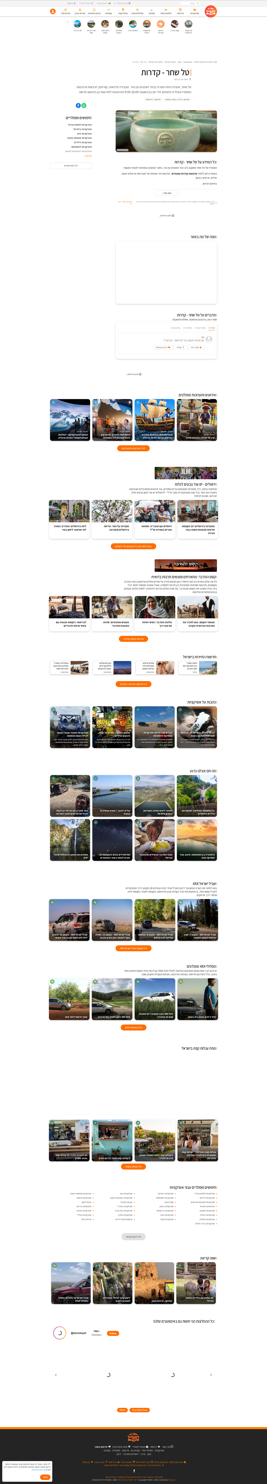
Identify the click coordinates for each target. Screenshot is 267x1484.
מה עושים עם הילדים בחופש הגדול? (200, 1299)
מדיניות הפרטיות (39, 1469)
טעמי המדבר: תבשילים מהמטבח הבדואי (156, 856)
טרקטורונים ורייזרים (124, 1219)
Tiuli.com (171, 1480)
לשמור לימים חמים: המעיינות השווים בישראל (157, 812)
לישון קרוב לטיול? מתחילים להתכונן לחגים (116, 1299)
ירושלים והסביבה (131, 1454)
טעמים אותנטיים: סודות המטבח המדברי (116, 624)
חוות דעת (200, 327)
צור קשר (166, 1446)
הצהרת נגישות (111, 1477)
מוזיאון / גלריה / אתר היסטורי (177, 99)
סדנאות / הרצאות (153, 99)
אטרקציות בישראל (82, 129)
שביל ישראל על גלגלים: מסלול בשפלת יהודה (73, 1299)
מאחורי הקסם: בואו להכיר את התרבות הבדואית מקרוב (199, 624)
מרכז (143, 1454)
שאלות (187, 327)
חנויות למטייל (139, 1446)
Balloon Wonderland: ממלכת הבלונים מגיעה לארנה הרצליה (157, 435)
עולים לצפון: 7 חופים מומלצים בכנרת (115, 812)
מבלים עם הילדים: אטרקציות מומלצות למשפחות (158, 734)
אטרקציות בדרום (84, 1206)
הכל (211, 327)
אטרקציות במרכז (125, 1206)
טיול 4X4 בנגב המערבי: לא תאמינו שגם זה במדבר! (156, 1015)
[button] (68, 22)
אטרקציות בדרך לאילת (205, 1223)
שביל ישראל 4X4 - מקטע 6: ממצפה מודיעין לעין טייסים (155, 936)
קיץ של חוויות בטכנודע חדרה (200, 436)
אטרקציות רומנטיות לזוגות (121, 1197)
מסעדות (116, 1450)
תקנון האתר (158, 1477)
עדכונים (175, 327)
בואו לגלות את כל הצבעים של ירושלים (133, 546)
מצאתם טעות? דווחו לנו (125, 203)
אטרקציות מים (84, 133)
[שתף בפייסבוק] (78, 105)
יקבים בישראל (126, 1202)
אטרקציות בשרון (125, 1215)
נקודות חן (135, 1450)
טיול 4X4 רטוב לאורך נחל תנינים (114, 1017)
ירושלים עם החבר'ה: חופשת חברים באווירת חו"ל (156, 528)
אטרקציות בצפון (167, 1206)
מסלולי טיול (147, 1450)
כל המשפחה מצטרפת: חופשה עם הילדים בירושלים (198, 812)
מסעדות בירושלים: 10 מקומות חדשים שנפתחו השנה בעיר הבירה (198, 530)
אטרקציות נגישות (84, 1197)
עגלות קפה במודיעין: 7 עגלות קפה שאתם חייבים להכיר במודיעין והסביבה (199, 1155)
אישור (45, 1477)
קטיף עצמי (169, 1202)
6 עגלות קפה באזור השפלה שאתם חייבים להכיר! (156, 1157)
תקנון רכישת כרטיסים (144, 1477)
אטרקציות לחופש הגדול (80, 124)
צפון (149, 1454)
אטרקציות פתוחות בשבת (79, 137)
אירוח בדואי (86, 1219)
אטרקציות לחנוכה (207, 1210)
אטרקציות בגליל (84, 1215)
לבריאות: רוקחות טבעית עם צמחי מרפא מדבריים (71, 624)
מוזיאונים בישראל (207, 1206)
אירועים (125, 1450)
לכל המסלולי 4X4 (133, 1027)
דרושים (153, 1446)
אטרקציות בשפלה (207, 1219)
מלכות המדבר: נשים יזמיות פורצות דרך (157, 624)
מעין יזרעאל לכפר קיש (76, 1017)
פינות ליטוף (86, 1202)
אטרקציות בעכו (167, 1215)
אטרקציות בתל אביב (123, 1210)
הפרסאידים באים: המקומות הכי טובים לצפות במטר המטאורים (114, 856)
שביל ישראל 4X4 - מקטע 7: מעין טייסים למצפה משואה (200, 936)
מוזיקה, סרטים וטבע (162, 1300)
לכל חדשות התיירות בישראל (133, 684)
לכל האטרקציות (71, 165)
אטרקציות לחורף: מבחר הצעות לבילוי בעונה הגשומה (72, 734)
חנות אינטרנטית (119, 1446)
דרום (119, 1454)
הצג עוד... (166, 193)
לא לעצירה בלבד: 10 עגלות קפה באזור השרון (71, 1157)
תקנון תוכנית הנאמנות (126, 1477)
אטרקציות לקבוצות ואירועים (203, 1202)
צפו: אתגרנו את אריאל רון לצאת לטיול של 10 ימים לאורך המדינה (72, 812)
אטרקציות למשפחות (81, 146)
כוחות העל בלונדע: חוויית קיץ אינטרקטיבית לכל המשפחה (115, 435)
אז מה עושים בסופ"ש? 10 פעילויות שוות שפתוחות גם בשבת (198, 734)
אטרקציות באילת (207, 1215)
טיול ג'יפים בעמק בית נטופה (202, 1017)
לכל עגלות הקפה (133, 1166)
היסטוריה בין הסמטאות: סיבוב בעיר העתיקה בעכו (197, 856)
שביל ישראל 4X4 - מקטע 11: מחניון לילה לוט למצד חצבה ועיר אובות (69, 936)
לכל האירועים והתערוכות (133, 448)
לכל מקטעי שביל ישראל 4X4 (133, 948)
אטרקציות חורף (167, 1219)
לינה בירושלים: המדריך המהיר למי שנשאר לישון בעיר (70, 528)
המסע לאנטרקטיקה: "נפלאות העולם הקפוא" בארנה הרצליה (73, 435)
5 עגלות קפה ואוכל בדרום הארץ (114, 1158)
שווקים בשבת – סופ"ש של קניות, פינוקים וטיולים (114, 734)
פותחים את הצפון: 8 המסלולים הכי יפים (71, 856)
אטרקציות (159, 1450)
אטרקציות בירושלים (165, 1210)
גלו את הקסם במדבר (133, 638)
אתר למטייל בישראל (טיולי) (127, 1480)
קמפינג (107, 1450)
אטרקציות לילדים (83, 142)
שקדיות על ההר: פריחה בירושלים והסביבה (116, 528)
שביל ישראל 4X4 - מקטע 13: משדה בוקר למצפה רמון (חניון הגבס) (112, 936)
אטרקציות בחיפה (84, 1210)
